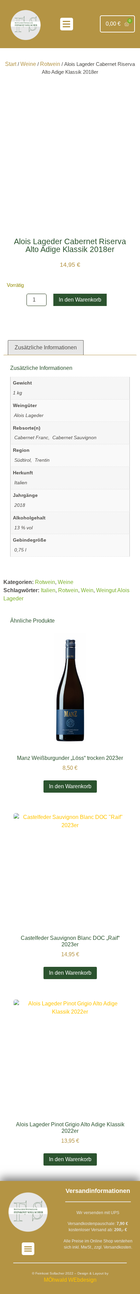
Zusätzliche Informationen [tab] (46, 347)
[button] (66, 24)
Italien (48, 590)
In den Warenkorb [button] (70, 786)
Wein (87, 590)
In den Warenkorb (80, 300)
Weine (28, 64)
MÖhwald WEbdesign (70, 1280)
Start (10, 64)
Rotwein (50, 64)
